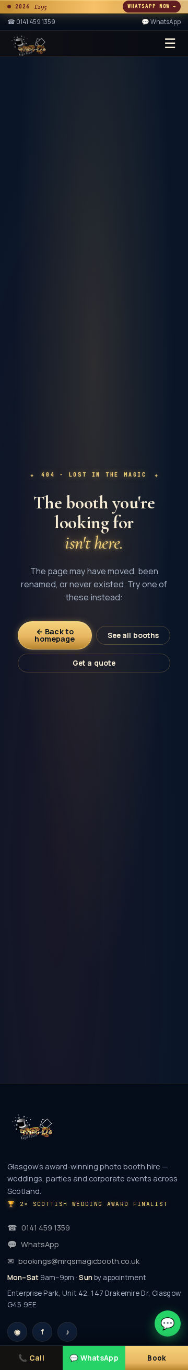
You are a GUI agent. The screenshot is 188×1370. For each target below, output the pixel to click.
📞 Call (31, 1358)
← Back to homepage (54, 635)
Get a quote (94, 663)
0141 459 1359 (38, 1227)
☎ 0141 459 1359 (31, 21)
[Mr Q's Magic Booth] (28, 43)
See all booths (133, 635)
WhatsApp (33, 1244)
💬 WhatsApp (161, 21)
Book (156, 1358)
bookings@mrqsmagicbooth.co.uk (73, 1261)
